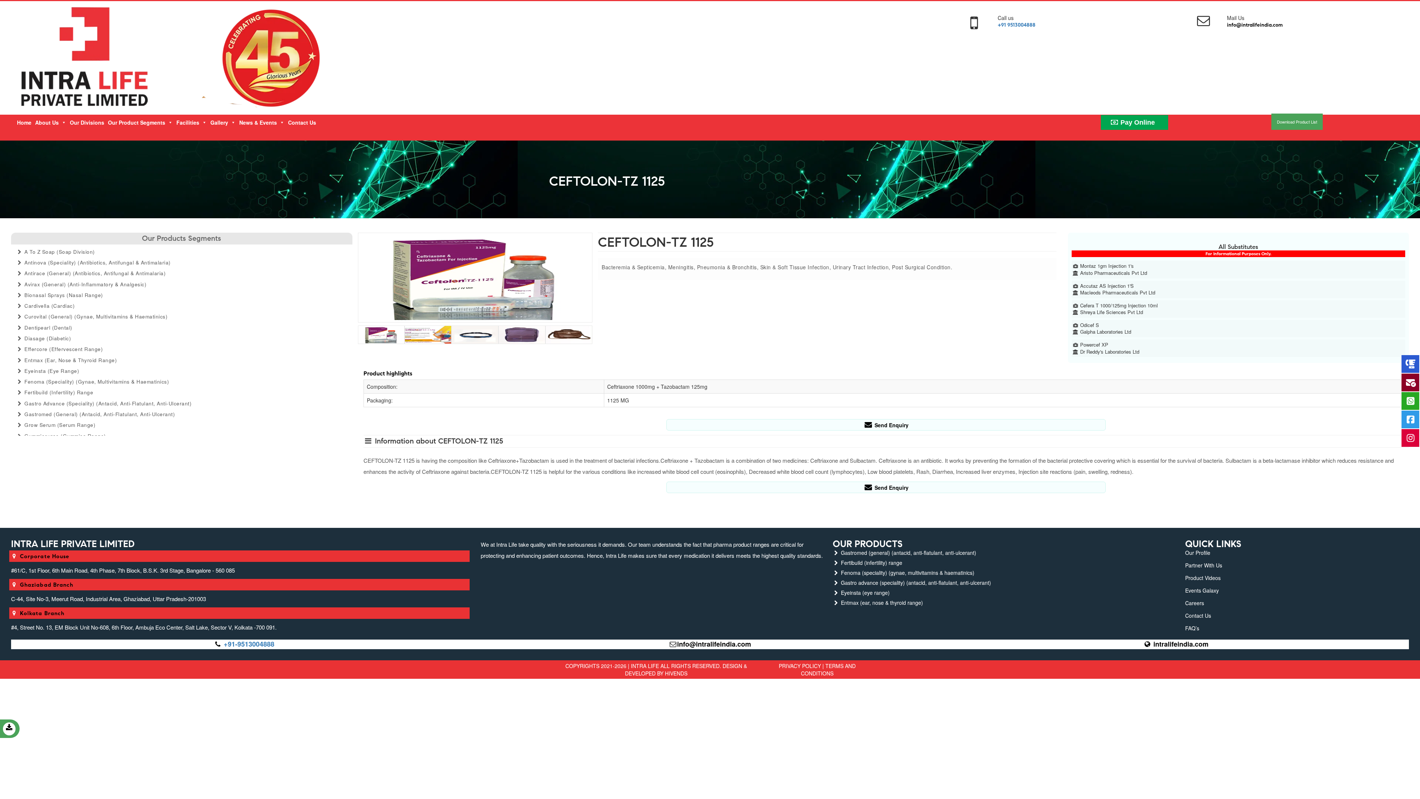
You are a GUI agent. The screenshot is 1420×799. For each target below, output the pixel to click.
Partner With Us (1203, 565)
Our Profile (1197, 552)
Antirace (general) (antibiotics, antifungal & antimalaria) (94, 273)
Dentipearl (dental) (47, 327)
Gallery (219, 122)
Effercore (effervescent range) (63, 349)
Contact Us (302, 122)
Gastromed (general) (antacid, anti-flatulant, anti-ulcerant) (99, 414)
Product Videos (1203, 577)
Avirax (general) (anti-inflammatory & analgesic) (85, 284)
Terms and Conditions (828, 669)
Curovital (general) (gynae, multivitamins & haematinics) (95, 316)
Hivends (676, 673)
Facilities (187, 122)
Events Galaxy (1202, 590)
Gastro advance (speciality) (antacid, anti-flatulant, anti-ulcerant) (107, 403)
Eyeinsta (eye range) (51, 370)
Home (24, 122)
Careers (1194, 603)
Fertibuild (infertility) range (58, 392)
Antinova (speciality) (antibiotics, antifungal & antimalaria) (97, 262)
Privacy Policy (800, 666)
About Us (47, 122)
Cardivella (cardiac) (49, 305)
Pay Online (1137, 122)
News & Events (258, 122)
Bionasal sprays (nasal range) (63, 295)
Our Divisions (87, 122)
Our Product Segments (136, 122)
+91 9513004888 (1016, 25)
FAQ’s (1192, 628)
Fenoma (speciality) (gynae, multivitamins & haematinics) (96, 381)
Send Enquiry (891, 425)
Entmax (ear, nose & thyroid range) (70, 360)
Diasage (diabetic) (47, 338)
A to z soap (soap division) (59, 251)
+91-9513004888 (249, 644)
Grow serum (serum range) (59, 424)
